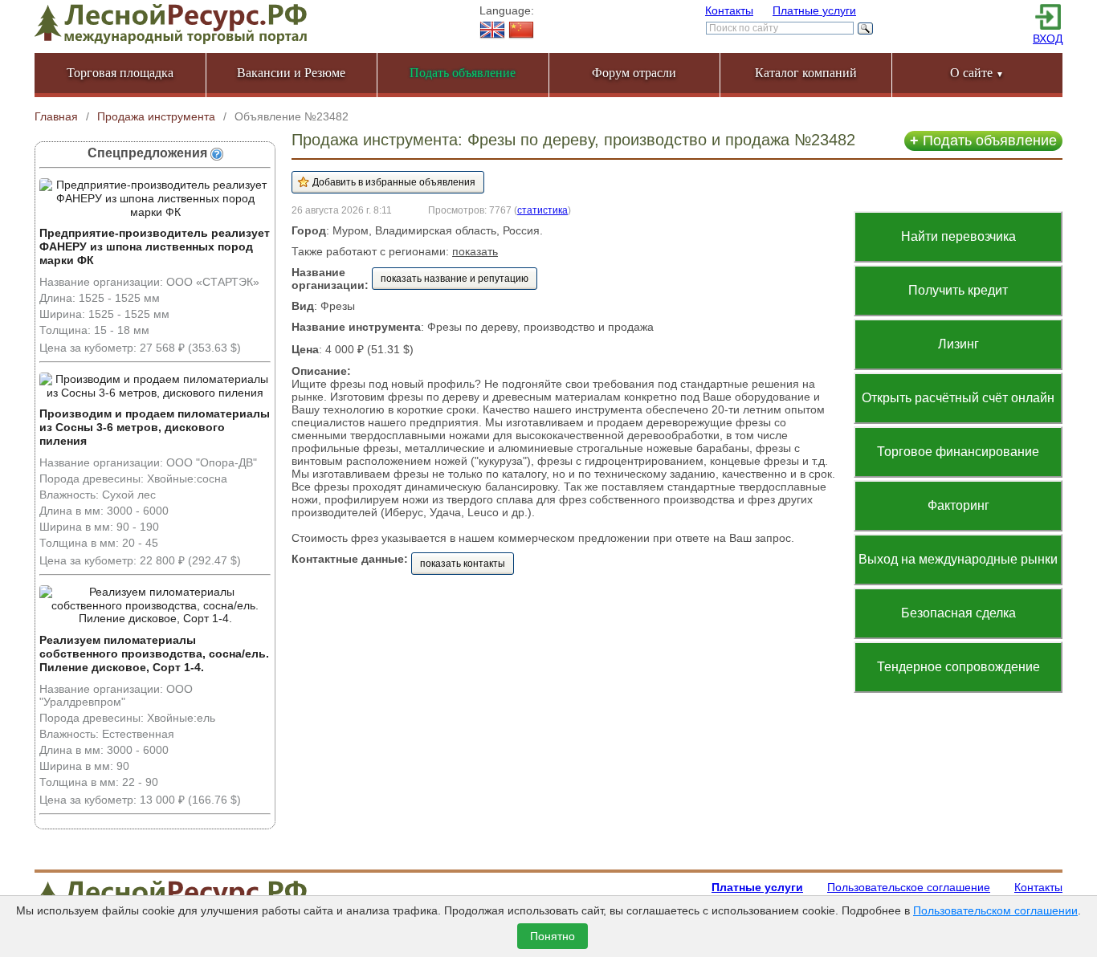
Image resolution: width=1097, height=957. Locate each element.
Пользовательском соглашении (995, 910)
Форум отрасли (634, 72)
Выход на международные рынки (958, 559)
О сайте (977, 72)
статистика (542, 210)
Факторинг (958, 505)
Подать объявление (983, 140)
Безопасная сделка (958, 613)
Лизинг (958, 344)
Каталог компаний (806, 72)
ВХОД (1047, 38)
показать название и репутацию (454, 278)
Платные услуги (814, 10)
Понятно (552, 936)
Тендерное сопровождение (958, 667)
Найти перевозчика (958, 236)
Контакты (729, 10)
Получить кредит (958, 290)
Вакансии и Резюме (291, 72)
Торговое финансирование (958, 451)
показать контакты (462, 563)
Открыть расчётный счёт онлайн (958, 398)
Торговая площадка (120, 72)
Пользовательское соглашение (908, 887)
